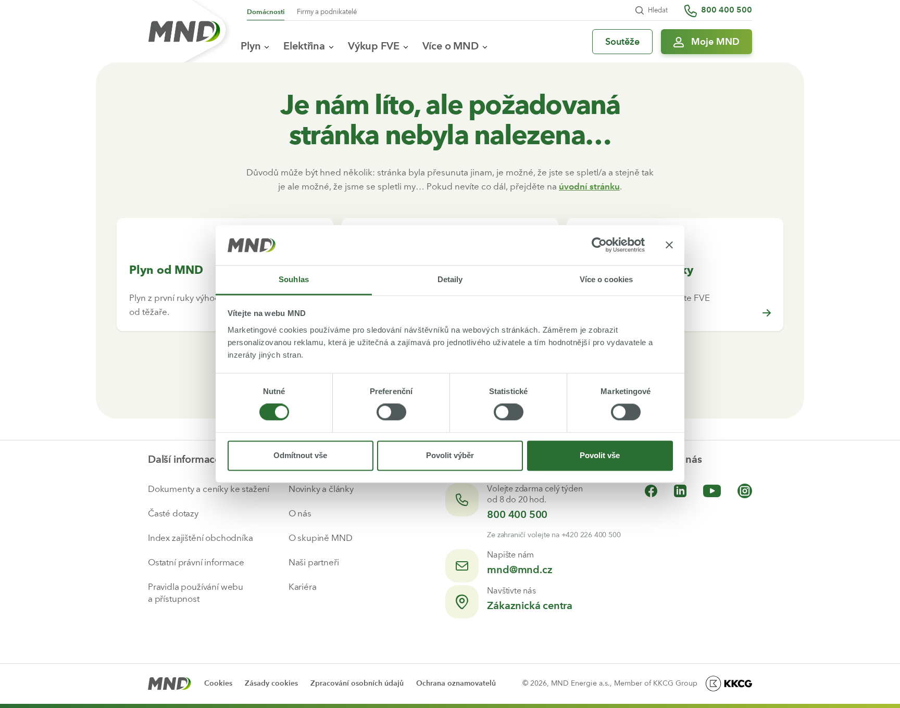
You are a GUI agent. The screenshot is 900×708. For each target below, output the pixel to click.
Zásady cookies (271, 683)
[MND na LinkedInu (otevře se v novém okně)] (680, 490)
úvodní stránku (589, 186)
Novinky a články (321, 489)
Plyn (250, 46)
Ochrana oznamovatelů (456, 683)
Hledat (658, 10)
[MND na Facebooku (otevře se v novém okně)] (651, 490)
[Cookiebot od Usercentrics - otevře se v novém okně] (599, 245)
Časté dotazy (173, 513)
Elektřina (304, 46)
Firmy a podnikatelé (327, 12)
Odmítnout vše (300, 455)
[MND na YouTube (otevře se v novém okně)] (712, 490)
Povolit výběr (450, 455)
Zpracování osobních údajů (357, 683)
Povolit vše (600, 455)
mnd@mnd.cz (519, 569)
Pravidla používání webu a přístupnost (195, 592)
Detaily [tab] (450, 279)
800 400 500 (517, 514)
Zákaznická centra (529, 605)
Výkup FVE (373, 46)
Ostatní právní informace (196, 562)
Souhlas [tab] (294, 279)
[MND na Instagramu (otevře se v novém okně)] (745, 490)
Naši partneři (314, 562)
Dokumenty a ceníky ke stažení (208, 489)
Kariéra (303, 586)
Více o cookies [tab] (606, 279)
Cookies (218, 683)
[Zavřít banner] (669, 245)
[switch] (391, 412)
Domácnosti (265, 12)
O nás (300, 513)
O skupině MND (321, 538)
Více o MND (450, 46)
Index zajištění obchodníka (200, 538)
